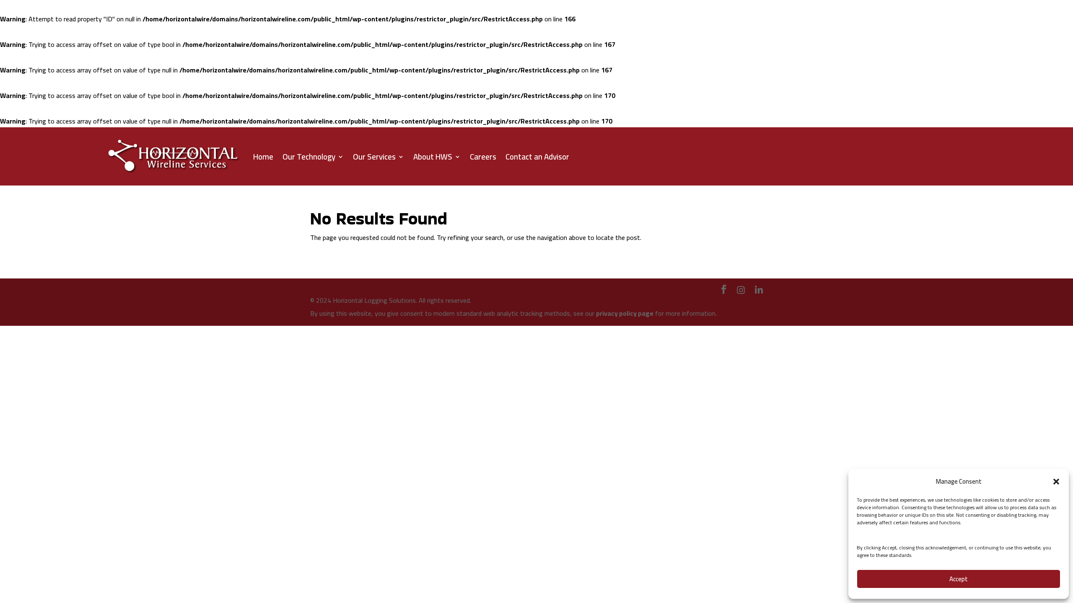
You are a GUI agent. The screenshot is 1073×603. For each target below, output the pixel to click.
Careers (483, 156)
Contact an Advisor (537, 156)
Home (263, 156)
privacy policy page (624, 313)
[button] (1056, 481)
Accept (958, 579)
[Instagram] (741, 290)
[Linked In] (759, 290)
